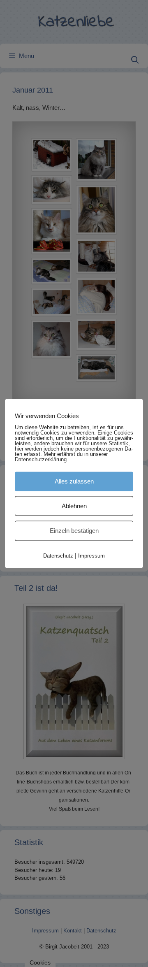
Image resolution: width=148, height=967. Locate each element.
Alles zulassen (74, 481)
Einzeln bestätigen (74, 530)
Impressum (91, 555)
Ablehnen (74, 505)
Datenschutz (58, 555)
